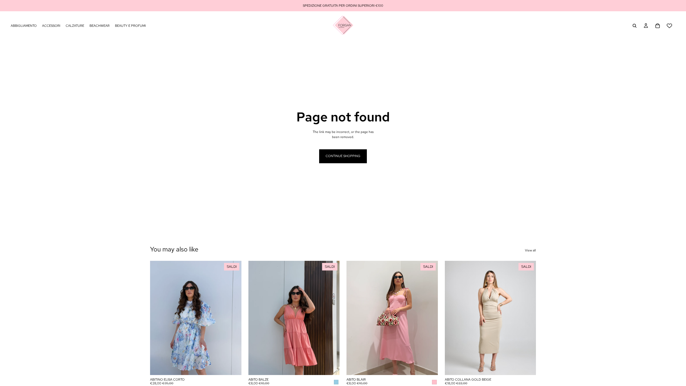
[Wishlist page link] (669, 25)
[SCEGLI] (233, 367)
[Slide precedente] (158, 318)
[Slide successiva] (233, 318)
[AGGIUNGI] (331, 367)
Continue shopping (343, 156)
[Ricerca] (634, 26)
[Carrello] (657, 26)
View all (530, 250)
